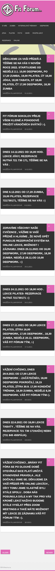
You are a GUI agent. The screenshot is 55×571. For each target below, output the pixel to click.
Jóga (4, 33)
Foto (20, 33)
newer (49, 552)
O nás (4, 26)
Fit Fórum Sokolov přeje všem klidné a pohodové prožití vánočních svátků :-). (24, 120)
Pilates (12, 33)
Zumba (12, 26)
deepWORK (44, 26)
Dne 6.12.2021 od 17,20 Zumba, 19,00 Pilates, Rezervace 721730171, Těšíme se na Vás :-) (24, 196)
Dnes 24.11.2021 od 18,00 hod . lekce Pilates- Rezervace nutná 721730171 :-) (23, 293)
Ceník (27, 33)
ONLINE (17, 40)
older (5, 552)
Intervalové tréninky (27, 26)
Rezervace (6, 40)
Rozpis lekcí (38, 33)
